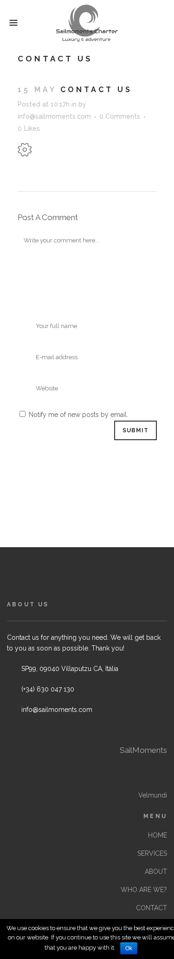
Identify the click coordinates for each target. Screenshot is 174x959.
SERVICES (152, 853)
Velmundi (152, 795)
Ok (128, 948)
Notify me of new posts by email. (78, 414)
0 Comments (119, 116)
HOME (157, 835)
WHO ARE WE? (144, 889)
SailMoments (143, 750)
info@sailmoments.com (54, 116)
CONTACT (151, 908)
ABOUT (156, 871)
